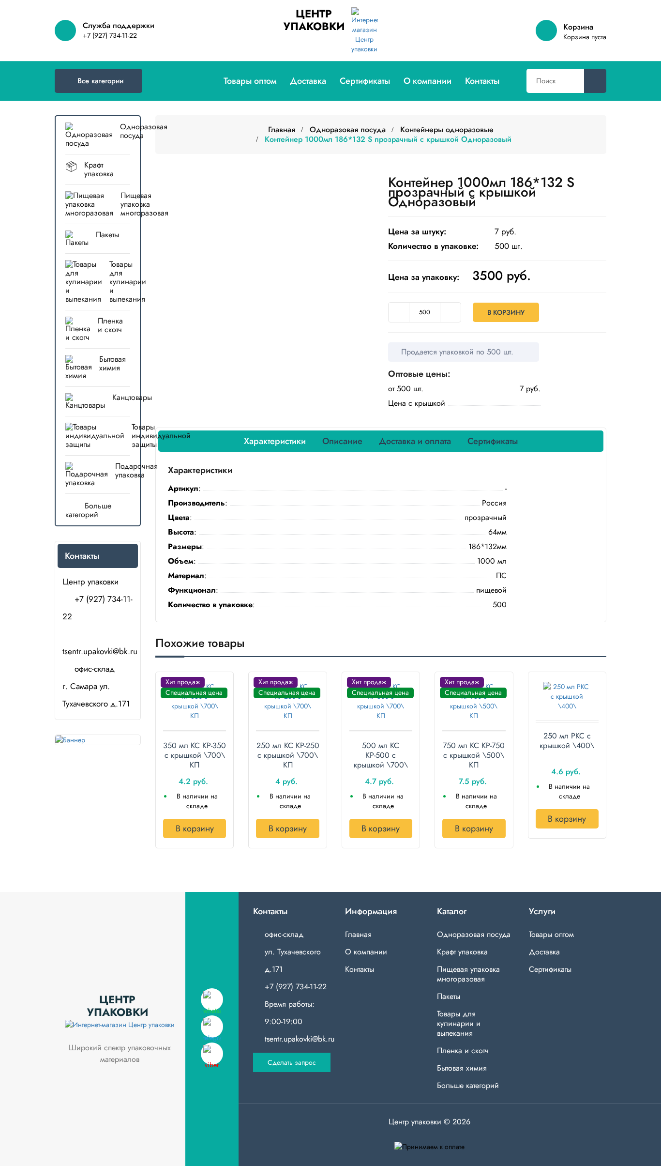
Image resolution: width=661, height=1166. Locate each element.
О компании (427, 81)
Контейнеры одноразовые (447, 129)
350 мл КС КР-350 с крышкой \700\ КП (194, 755)
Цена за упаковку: (423, 277)
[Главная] (206, 81)
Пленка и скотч (110, 325)
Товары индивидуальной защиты (97, 435)
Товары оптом (250, 81)
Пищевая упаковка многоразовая (125, 204)
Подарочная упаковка (122, 470)
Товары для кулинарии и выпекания (119, 282)
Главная (281, 129)
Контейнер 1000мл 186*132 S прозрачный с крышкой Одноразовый (388, 139)
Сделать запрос (292, 1062)
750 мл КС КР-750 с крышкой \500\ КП (474, 755)
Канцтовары (121, 397)
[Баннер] (97, 740)
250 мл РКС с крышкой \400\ (567, 741)
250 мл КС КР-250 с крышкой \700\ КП (287, 755)
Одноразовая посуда (125, 131)
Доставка (308, 81)
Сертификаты (365, 81)
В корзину (506, 312)
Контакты (482, 81)
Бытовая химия (112, 363)
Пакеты (107, 234)
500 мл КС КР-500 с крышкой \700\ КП (381, 755)
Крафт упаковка (99, 169)
